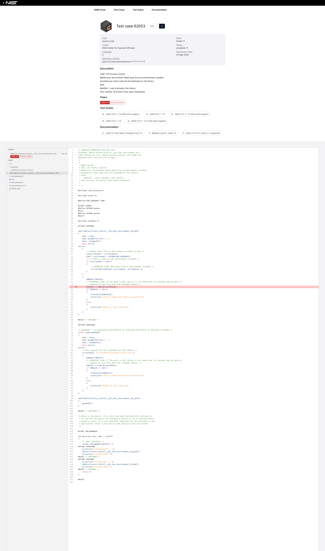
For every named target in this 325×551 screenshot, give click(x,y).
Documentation (159, 9)
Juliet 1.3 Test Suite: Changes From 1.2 (123, 133)
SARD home (99, 9)
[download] (162, 26)
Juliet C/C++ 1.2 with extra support (192, 114)
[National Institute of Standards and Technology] (9, 3)
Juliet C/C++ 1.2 (157, 114)
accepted (180, 48)
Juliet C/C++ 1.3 (113, 121)
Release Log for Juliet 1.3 (164, 133)
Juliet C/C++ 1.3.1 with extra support (148, 121)
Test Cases (119, 9)
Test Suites (138, 9)
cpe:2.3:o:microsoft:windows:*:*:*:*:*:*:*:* (122, 61)
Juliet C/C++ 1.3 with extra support (122, 114)
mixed (179, 41)
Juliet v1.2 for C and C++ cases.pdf (203, 133)
